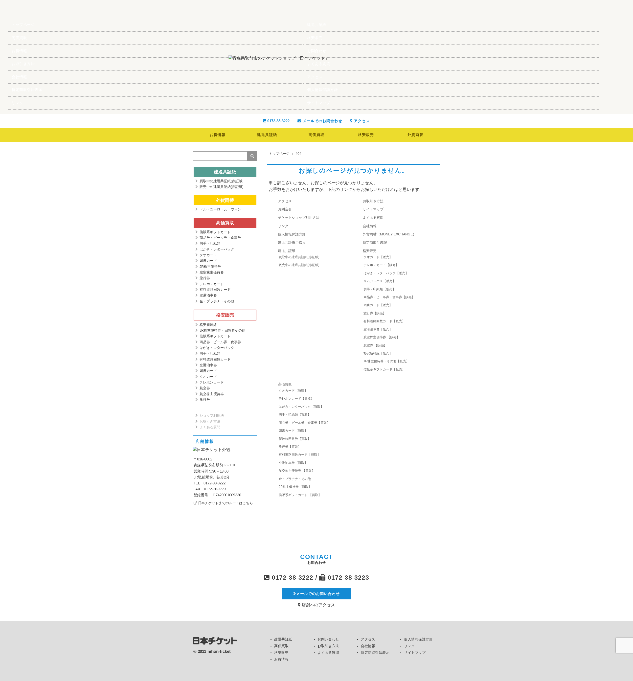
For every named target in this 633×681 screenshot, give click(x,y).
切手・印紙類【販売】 (379, 289)
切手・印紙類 (210, 243)
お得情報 (19, 51)
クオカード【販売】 (377, 257)
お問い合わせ (328, 639)
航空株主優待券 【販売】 (381, 337)
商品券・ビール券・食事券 (220, 238)
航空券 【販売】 (375, 345)
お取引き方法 (23, 64)
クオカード (208, 255)
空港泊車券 (208, 295)
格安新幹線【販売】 (377, 353)
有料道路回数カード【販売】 (384, 321)
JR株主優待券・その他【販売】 (386, 361)
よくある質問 (318, 64)
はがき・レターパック (217, 249)
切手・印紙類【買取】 (295, 414)
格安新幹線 (208, 325)
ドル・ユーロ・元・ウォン (220, 209)
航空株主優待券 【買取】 (297, 471)
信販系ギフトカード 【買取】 (300, 495)
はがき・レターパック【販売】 (385, 273)
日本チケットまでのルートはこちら (225, 503)
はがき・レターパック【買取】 (301, 407)
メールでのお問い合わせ (318, 593)
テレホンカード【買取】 (296, 398)
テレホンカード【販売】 (381, 265)
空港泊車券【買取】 (293, 463)
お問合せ (285, 209)
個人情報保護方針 (322, 90)
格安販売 (314, 38)
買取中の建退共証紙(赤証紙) (299, 257)
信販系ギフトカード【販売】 (384, 369)
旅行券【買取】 (290, 447)
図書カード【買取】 (293, 430)
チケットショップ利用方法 (298, 218)
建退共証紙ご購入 (292, 243)
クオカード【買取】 (293, 390)
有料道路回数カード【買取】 (299, 454)
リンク (17, 103)
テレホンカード (212, 284)
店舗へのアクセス (317, 605)
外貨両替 (415, 135)
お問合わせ (316, 51)
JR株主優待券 (210, 267)
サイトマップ (318, 103)
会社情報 (19, 77)
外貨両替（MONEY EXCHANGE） (389, 234)
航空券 (205, 388)
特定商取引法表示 (27, 90)
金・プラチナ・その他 (295, 479)
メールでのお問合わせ (321, 121)
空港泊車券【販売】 (377, 329)
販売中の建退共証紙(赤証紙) (299, 265)
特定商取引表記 (375, 243)
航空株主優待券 (212, 272)
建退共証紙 (316, 25)
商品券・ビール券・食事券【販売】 (389, 297)
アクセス (314, 77)
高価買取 (19, 38)
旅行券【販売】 (374, 313)
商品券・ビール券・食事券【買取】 (304, 423)
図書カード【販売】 (377, 305)
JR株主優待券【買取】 (295, 487)
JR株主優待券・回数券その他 (222, 330)
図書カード (208, 261)
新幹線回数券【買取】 (295, 439)
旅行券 (205, 278)
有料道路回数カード (215, 290)
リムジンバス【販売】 (379, 281)
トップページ (23, 25)
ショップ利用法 (212, 415)
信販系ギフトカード (215, 232)
